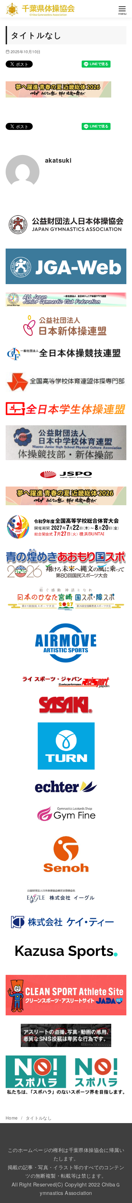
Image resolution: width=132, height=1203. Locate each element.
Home (12, 1118)
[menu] (122, 10)
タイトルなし (39, 1118)
